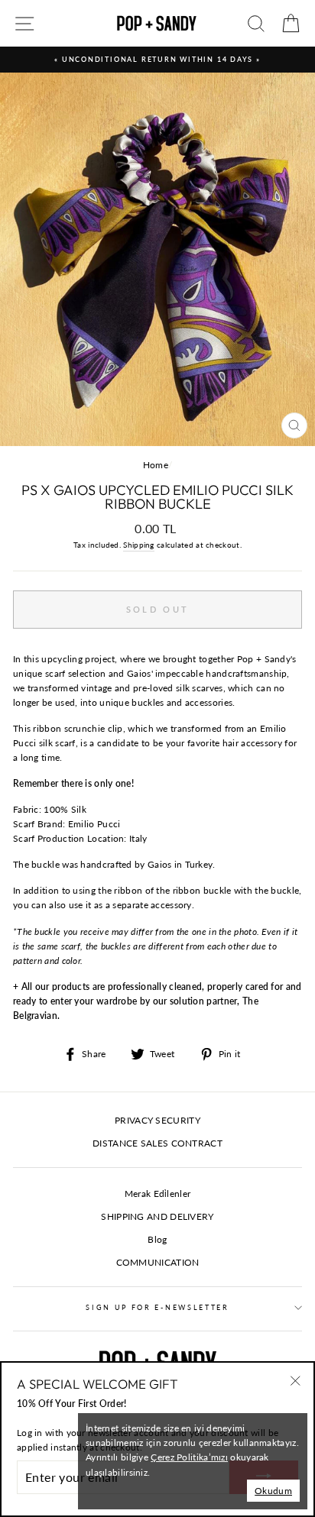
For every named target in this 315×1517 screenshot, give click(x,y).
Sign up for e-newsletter (157, 1307)
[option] (157, 59)
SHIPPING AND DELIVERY (157, 1216)
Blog (157, 1239)
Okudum (273, 1490)
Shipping (138, 544)
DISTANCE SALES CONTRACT (157, 1143)
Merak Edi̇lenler (157, 1193)
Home (155, 465)
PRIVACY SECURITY (157, 1120)
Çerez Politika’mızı (189, 1457)
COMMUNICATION (158, 1262)
